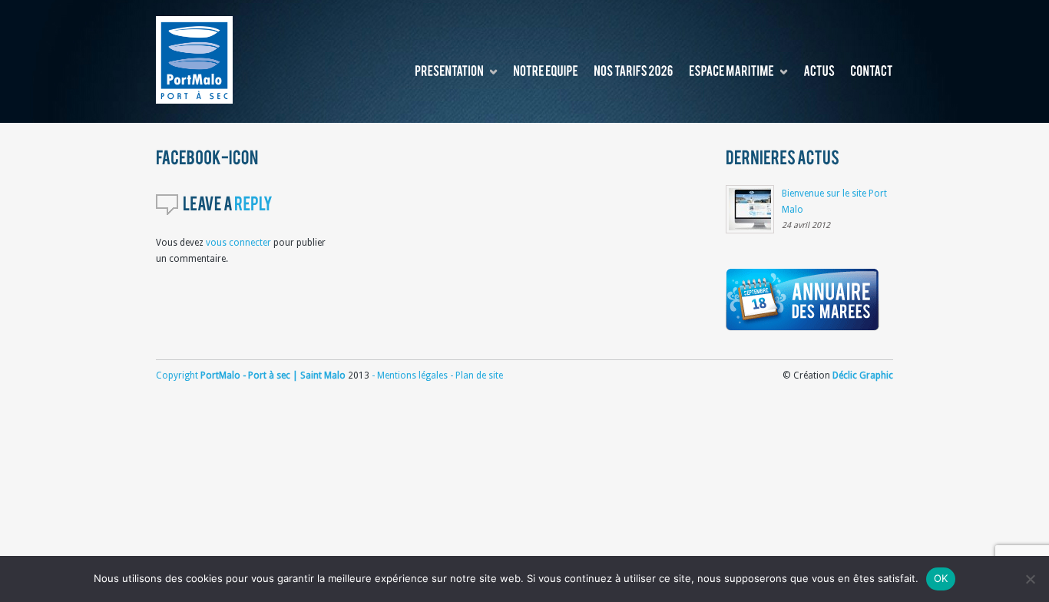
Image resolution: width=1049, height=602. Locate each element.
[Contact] (871, 71)
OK (941, 578)
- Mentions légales (410, 375)
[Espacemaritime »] (731, 71)
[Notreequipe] (545, 71)
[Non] (1029, 579)
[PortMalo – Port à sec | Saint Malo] (194, 60)
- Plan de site (475, 375)
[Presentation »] (449, 71)
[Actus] (819, 71)
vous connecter (238, 242)
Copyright (178, 375)
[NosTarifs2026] (633, 71)
